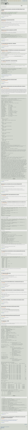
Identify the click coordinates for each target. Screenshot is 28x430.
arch (2, 61)
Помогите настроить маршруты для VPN (9, 29)
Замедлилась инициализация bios (7, 19)
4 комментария (2, 181)
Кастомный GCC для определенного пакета (10, 194)
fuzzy (3, 307)
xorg (5, 61)
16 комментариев (3, 248)
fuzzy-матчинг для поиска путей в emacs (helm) (10, 306)
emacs (3, 61)
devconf (2, 80)
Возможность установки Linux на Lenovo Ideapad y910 (11, 183)
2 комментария (2, 47)
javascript (3, 44)
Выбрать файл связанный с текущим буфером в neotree (13, 289)
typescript (5, 44)
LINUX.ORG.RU (4, 0)
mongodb (3, 282)
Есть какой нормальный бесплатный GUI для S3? (10, 315)
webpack (7, 44)
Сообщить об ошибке (2, 427)
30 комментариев (3, 287)
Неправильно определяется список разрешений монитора (13, 250)
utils (4, 316)
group (4, 80)
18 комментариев (3, 270)
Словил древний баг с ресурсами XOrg (9, 60)
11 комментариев (3, 27)
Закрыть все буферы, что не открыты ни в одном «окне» (13, 299)
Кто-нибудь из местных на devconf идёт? (9, 79)
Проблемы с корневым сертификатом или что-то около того (14, 201)
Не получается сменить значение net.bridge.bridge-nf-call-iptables (13, 10)
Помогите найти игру (6, 273)
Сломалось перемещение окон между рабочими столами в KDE (13, 87)
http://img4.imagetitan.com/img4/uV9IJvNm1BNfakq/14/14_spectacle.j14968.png (9, 420)
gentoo (3, 195)
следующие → (25, 424)
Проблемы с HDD (5, 320)
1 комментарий (2, 83)
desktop (2, 418)
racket (4, 282)
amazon (2, 316)
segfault (5, 195)
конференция (6, 80)
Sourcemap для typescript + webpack (9, 43)
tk (4, 61)
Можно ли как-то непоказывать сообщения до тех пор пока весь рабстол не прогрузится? (13, 417)
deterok (6, 2)
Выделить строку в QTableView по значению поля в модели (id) (13, 50)
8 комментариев (2, 422)
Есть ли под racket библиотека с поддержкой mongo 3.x (13, 281)
